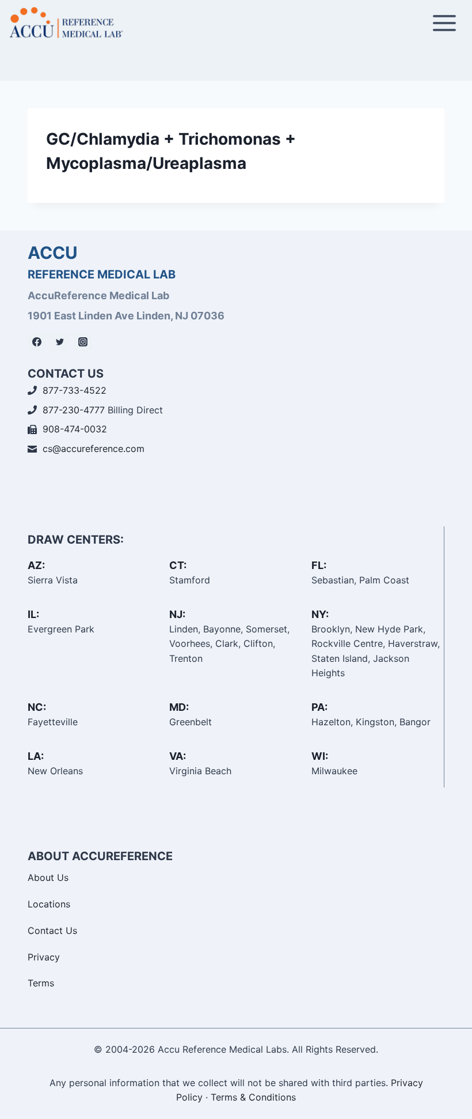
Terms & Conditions (253, 1097)
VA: (177, 756)
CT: (177, 565)
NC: (37, 707)
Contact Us (52, 930)
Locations (49, 904)
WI (318, 756)
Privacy (44, 957)
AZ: (36, 565)
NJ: (177, 614)
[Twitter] (60, 342)
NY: (320, 614)
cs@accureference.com (93, 448)
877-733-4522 (74, 390)
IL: (33, 614)
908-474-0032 (75, 429)
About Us (48, 877)
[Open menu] (444, 23)
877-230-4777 (74, 410)
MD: (179, 707)
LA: (36, 756)
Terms (41, 983)
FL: (318, 565)
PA (318, 707)
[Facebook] (37, 342)
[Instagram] (83, 342)
